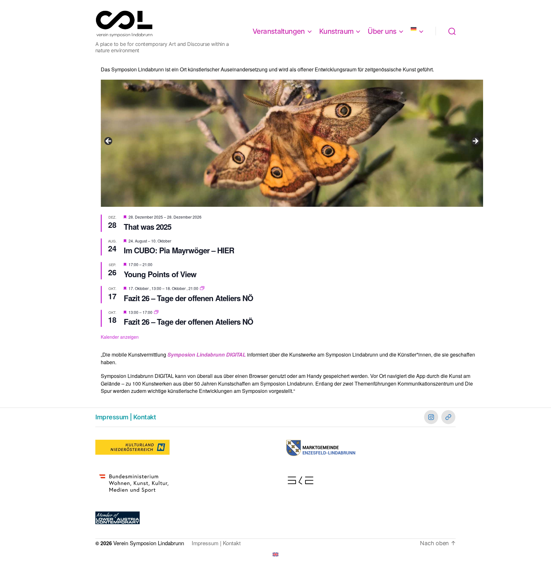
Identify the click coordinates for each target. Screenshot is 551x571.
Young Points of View (160, 274)
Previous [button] (109, 141)
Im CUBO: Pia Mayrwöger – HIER (179, 250)
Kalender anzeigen (120, 337)
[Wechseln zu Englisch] (275, 554)
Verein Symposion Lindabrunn (148, 543)
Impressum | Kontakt (125, 417)
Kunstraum (336, 31)
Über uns (382, 31)
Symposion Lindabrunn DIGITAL (206, 354)
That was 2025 (147, 226)
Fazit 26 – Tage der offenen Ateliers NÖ (188, 298)
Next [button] (475, 141)
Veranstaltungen (279, 31)
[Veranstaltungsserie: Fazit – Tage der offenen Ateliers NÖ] (202, 288)
